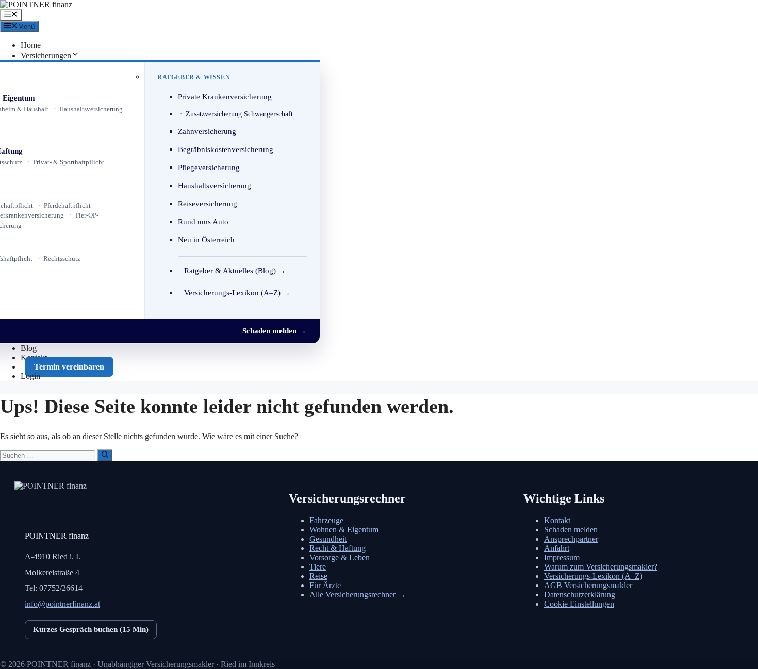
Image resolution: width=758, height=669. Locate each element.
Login (30, 376)
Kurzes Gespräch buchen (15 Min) (91, 629)
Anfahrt (556, 548)
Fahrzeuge (326, 520)
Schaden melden (571, 529)
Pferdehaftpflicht (67, 205)
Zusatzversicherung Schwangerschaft (239, 114)
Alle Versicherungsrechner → (357, 594)
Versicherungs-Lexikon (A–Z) (593, 576)
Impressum (562, 557)
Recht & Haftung (337, 548)
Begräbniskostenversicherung (225, 149)
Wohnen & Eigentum (343, 529)
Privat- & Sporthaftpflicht (68, 162)
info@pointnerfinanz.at (62, 603)
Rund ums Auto (203, 222)
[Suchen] (104, 455)
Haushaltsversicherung (91, 109)
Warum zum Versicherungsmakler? (600, 566)
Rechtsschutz (61, 258)
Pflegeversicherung (209, 167)
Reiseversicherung (207, 203)
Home (31, 45)
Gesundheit (328, 538)
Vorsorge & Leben (339, 557)
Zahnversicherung (207, 131)
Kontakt (557, 520)
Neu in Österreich (206, 240)
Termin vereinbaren (69, 366)
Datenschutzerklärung (579, 594)
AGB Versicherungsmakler (588, 585)
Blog (29, 348)
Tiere (317, 566)
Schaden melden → (274, 331)
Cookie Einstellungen (579, 603)
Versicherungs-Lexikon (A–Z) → (237, 293)
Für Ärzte (325, 585)
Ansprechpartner (571, 538)
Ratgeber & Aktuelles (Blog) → (235, 270)
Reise (318, 576)
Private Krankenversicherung (225, 97)
